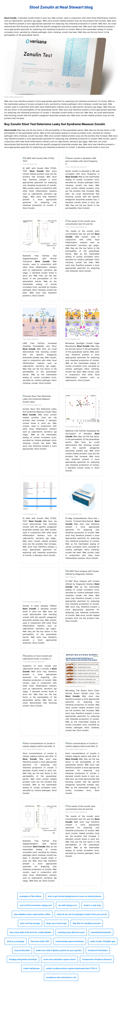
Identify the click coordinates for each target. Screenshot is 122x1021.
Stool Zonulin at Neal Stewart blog (61, 7)
